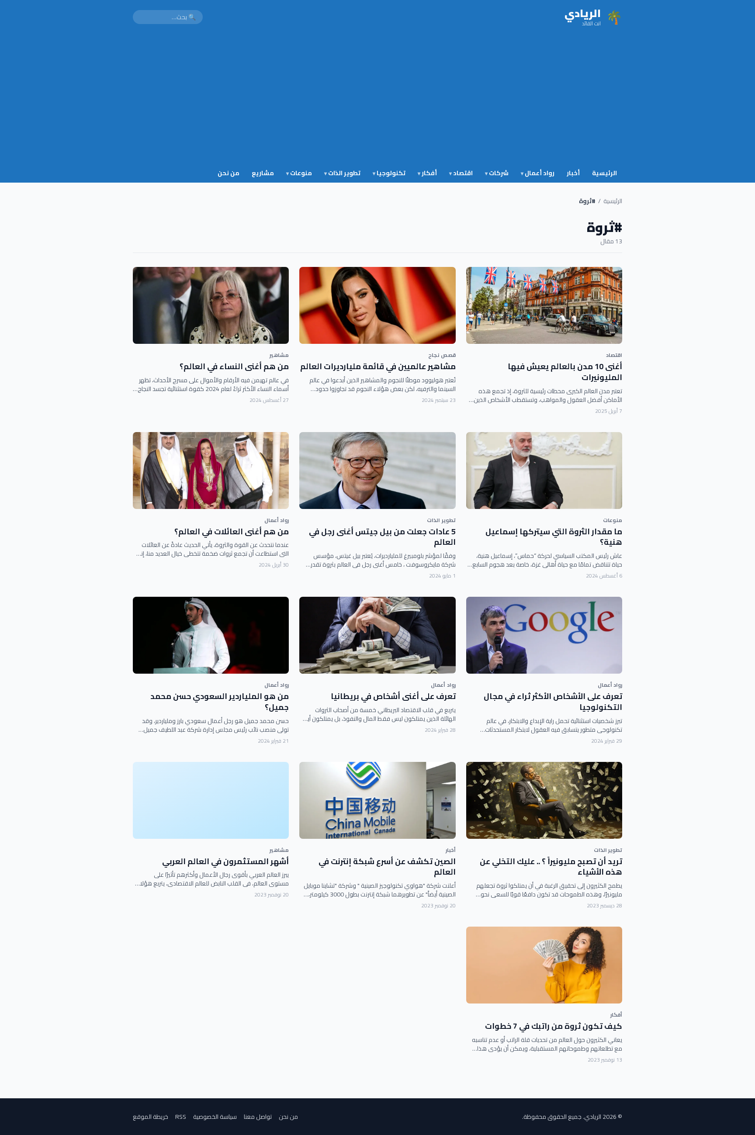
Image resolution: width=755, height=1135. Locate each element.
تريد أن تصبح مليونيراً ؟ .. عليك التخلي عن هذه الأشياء (551, 866)
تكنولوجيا (389, 173)
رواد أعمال (537, 173)
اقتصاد (461, 173)
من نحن (228, 173)
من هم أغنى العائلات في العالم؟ (231, 531)
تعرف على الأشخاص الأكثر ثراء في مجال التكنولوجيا (553, 701)
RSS (180, 1116)
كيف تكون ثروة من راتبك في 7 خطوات (553, 1026)
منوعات (299, 173)
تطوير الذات (342, 173)
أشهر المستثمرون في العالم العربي (225, 861)
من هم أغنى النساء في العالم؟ (234, 366)
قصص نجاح (441, 355)
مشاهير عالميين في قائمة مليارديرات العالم (378, 366)
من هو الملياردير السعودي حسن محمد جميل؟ (219, 701)
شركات (497, 173)
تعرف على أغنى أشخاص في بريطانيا (393, 696)
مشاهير (279, 355)
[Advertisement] (377, 99)
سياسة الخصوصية (215, 1116)
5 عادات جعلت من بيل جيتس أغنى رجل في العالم (382, 537)
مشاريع (263, 173)
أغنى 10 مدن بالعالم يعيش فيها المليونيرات (565, 371)
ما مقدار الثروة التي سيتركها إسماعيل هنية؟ (553, 537)
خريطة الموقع (150, 1116)
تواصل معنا (258, 1116)
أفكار (427, 173)
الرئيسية (604, 173)
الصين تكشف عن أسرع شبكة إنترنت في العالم (387, 866)
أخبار (573, 173)
